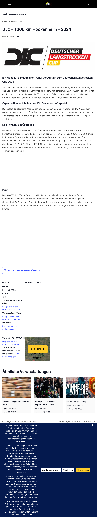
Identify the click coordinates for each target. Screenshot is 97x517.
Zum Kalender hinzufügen (22, 270)
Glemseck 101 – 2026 (76, 402)
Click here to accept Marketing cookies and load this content (37, 350)
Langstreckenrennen (11, 307)
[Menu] (9, 4)
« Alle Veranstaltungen (14, 14)
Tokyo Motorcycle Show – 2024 (21, 421)
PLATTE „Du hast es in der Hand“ (75, 421)
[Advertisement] (48, 171)
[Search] (87, 4)
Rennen (17, 309)
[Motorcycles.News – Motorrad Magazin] (48, 4)
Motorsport (7, 309)
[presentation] (16, 387)
